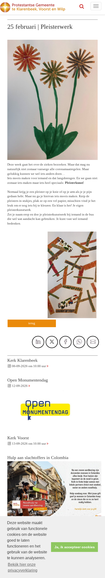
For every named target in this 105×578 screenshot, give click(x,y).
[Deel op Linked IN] (38, 342)
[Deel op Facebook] (65, 342)
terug (31, 323)
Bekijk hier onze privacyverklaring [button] (22, 567)
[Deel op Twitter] (52, 342)
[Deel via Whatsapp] (79, 342)
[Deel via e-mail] (93, 342)
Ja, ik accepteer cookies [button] (74, 547)
